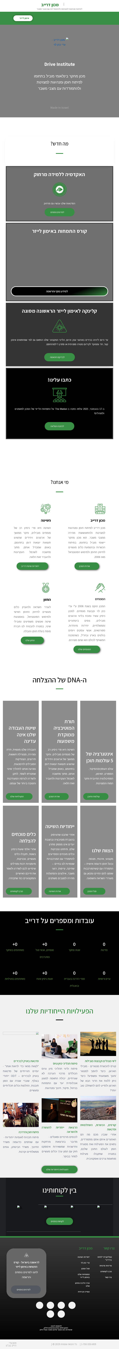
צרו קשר (108, 1277)
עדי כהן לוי (85, 1263)
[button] (114, 17)
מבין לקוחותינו (106, 1271)
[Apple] (72, 1305)
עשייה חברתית (84, 1292)
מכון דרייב (50, 5)
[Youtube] (61, 1314)
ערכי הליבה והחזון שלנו (82, 1284)
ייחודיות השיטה (84, 1257)
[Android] (61, 1305)
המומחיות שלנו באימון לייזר (84, 1275)
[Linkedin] (50, 1314)
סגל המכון (85, 1269)
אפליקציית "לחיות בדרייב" (105, 1258)
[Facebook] (39, 1305)
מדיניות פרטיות (106, 1266)
